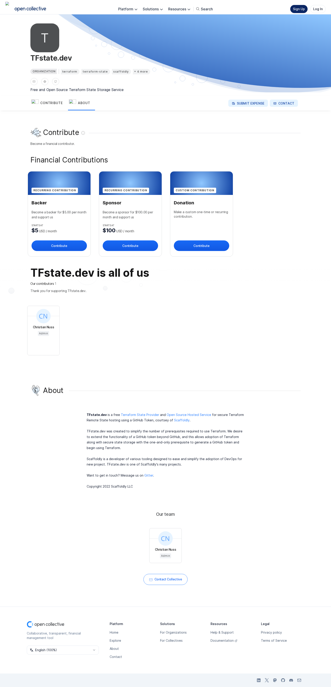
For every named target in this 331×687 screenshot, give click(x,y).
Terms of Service (274, 640)
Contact (116, 657)
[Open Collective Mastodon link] (275, 680)
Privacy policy (271, 632)
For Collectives (171, 640)
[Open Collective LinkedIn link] (259, 680)
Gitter (148, 475)
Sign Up (299, 9)
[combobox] (63, 650)
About (114, 648)
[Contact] (34, 81)
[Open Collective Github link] (283, 680)
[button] (49, 103)
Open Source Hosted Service (189, 415)
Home (114, 632)
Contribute (59, 246)
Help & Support (222, 632)
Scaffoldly (182, 420)
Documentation (222, 640)
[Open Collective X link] (267, 680)
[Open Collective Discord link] (291, 680)
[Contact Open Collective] (299, 680)
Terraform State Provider (140, 415)
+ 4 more (141, 71)
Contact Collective (168, 579)
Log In (318, 9)
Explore (115, 640)
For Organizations (173, 632)
